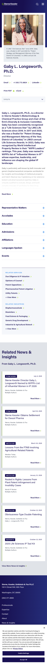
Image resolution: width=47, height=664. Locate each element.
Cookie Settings (23, 653)
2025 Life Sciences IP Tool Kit (20, 544)
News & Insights (8, 623)
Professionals (7, 605)
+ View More (11, 297)
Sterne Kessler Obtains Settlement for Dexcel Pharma (22, 417)
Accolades (7, 216)
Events (5, 256)
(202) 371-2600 (8, 598)
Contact (5, 614)
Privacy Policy (18, 648)
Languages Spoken (12, 248)
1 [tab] (8, 42)
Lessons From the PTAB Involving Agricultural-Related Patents (22, 449)
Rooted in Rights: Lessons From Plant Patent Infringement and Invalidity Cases (21, 483)
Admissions (8, 232)
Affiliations (7, 240)
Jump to (7, 99)
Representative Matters (14, 208)
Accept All (23, 660)
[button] (7, 194)
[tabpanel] (23, 30)
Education (7, 224)
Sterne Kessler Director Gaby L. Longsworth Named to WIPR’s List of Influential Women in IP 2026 (22, 383)
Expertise (5, 610)
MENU (43, 4)
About (4, 618)
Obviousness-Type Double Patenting (23, 515)
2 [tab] (11, 42)
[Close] (44, 627)
